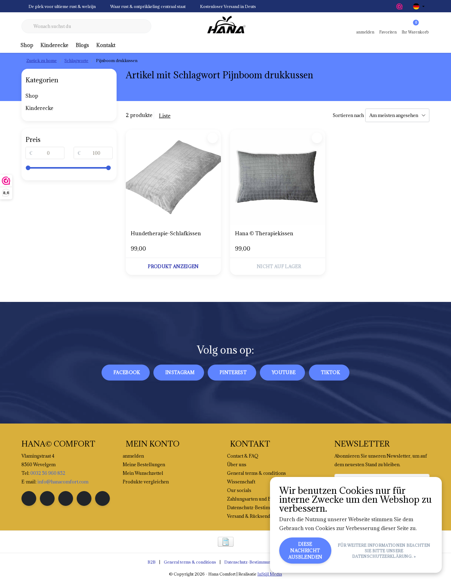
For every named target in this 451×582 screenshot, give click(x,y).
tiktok (330, 372)
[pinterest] (65, 498)
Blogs (82, 45)
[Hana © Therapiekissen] (277, 177)
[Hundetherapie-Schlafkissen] (173, 177)
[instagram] (47, 498)
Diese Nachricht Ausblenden (305, 550)
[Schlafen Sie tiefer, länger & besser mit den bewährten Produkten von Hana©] (225, 26)
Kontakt (105, 45)
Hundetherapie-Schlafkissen (166, 233)
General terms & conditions (190, 562)
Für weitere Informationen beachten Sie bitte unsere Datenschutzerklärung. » (384, 551)
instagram (180, 372)
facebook (127, 372)
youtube (283, 372)
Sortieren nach (348, 115)
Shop (27, 45)
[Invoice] (225, 542)
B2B (152, 562)
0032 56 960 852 (47, 473)
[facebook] (28, 498)
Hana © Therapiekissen (264, 233)
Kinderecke (54, 45)
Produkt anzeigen (173, 266)
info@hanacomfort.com (62, 482)
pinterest (233, 372)
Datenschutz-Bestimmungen (251, 562)
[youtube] (84, 498)
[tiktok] (102, 498)
